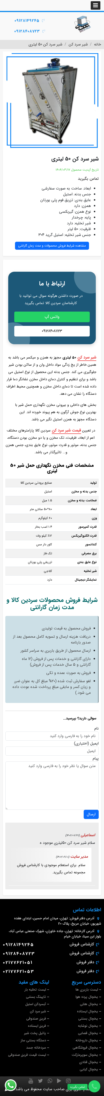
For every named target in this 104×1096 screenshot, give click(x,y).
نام (96, 728)
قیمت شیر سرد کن (66, 430)
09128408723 (27, 31)
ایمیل (94, 743)
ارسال (91, 814)
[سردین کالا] (82, 24)
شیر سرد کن (86, 357)
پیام (96, 758)
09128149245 (27, 21)
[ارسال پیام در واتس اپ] (13, 1085)
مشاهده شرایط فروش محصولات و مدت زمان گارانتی (52, 245)
